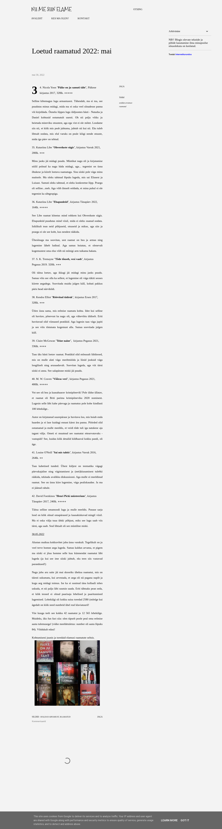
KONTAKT (84, 18)
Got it (185, 820)
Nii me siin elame (51, 9)
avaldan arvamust (125, 103)
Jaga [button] (121, 86)
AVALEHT (36, 18)
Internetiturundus (183, 54)
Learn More (169, 820)
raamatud (122, 106)
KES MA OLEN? (60, 18)
